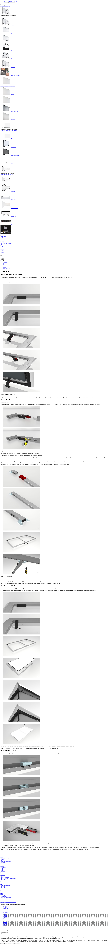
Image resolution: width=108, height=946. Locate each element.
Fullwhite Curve (14, 208)
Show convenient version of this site (10, 1)
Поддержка (2, 871)
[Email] (1, 255)
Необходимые (5, 932)
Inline (12, 102)
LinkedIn (5, 917)
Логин (1, 870)
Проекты (2, 241)
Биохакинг (2, 863)
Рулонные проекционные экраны (7, 86)
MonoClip (13, 41)
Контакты (2, 875)
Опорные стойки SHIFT (16, 75)
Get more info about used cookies (7, 944)
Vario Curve (13, 199)
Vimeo (4, 918)
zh (5, 253)
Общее (12, 25)
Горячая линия (3, 872)
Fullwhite (13, 163)
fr (4, 253)
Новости (2, 242)
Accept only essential (10, 943)
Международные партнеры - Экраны (8, 878)
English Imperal (3, 237)
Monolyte (13, 50)
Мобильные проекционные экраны (8, 16)
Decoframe (13, 147)
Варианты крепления (7, 266)
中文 (1, 251)
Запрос (1, 876)
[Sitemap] (1, 257)
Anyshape (13, 191)
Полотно (5, 264)
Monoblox (13, 33)
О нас (1, 857)
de (2, 253)
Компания (2, 855)
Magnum (13, 119)
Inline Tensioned (14, 111)
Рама (4, 263)
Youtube (4, 914)
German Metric (3, 238)
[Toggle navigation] (4, 5)
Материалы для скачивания (6, 243)
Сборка (4, 267)
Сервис (2, 868)
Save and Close (18, 943)
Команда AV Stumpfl (4, 877)
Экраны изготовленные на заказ (7, 174)
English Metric (3, 236)
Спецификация (6, 268)
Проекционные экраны (5, 6)
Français (2, 250)
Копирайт (2, 862)
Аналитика (4, 933)
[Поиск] (1, 254)
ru (0, 245)
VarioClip (13, 67)
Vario (12, 58)
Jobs (1, 244)
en (1, 253)
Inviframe (13, 224)
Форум (1, 869)
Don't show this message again (9, 2)
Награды (2, 859)
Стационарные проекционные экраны (8, 130)
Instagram (5, 916)
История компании (4, 858)
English (2, 246)
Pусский (2, 249)
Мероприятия (3, 867)
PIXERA (2, 240)
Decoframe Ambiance (15, 155)
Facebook (5, 915)
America (2, 252)
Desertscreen (13, 216)
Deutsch (2, 247)
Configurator (3, 235)
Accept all (3, 943)
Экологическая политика (5, 861)
